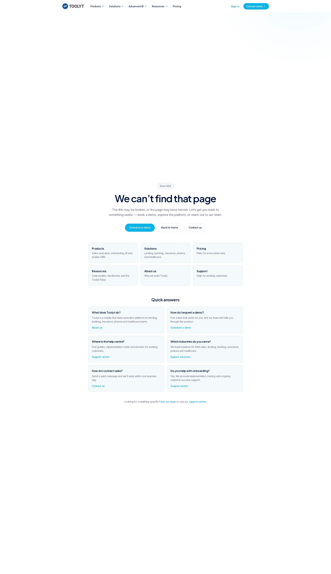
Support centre (100, 356)
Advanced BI (136, 6)
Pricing (177, 6)
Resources (158, 6)
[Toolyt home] (73, 6)
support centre (197, 401)
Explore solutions (180, 356)
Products (95, 6)
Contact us (195, 227)
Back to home (169, 227)
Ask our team (168, 401)
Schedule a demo (140, 227)
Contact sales (254, 6)
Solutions (114, 6)
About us (97, 327)
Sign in (235, 6)
